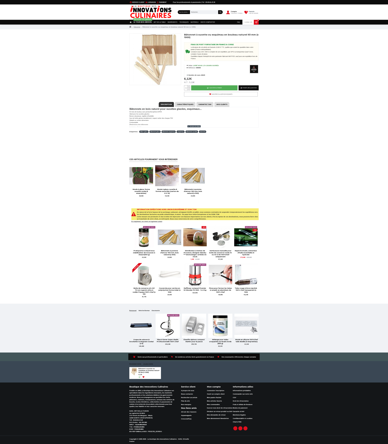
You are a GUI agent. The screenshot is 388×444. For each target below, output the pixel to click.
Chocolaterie (156, 310)
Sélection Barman (144, 310)
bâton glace (144, 131)
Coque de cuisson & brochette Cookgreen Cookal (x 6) (141, 341)
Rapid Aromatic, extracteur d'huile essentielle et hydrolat (246, 253)
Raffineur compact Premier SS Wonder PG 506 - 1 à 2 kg (195, 289)
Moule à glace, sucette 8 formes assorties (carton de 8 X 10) (167, 191)
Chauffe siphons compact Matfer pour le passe (194, 341)
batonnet (202, 131)
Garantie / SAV (204, 104)
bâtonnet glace (155, 131)
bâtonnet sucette (191, 131)
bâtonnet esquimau (168, 131)
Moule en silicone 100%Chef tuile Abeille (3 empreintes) (246, 341)
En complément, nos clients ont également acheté (146, 221)
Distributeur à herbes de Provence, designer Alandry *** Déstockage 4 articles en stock (194, 254)
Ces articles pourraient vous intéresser (153, 159)
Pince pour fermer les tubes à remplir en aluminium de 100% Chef (220, 290)
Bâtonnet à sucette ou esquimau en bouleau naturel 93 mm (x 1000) (148, 370)
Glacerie (137, 27)
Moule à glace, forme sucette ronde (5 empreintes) (141, 191)
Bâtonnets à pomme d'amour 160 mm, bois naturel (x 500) (193, 191)
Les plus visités (148, 364)
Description (166, 104)
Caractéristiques (185, 104)
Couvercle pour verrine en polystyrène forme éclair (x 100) (170, 290)
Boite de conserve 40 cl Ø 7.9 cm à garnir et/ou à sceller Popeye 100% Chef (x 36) (144, 291)
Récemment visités (135, 364)
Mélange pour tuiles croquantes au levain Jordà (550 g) (220, 341)
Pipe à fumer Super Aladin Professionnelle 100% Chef (168, 341)
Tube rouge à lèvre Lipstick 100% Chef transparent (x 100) (246, 290)
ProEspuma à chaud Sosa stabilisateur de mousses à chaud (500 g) (144, 253)
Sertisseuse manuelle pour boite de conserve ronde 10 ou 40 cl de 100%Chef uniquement (220, 254)
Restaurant (133, 310)
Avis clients (221, 104)
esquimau (180, 131)
